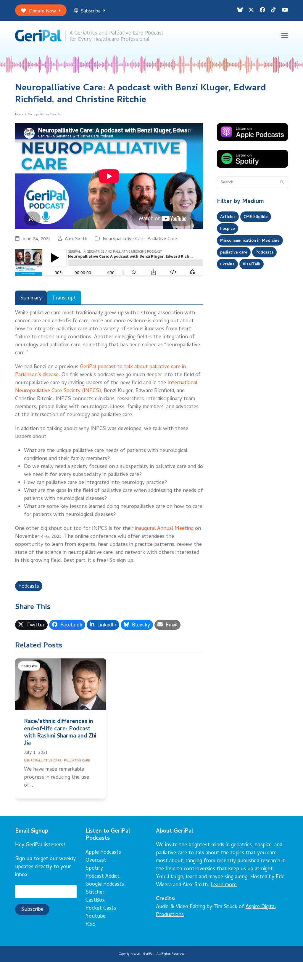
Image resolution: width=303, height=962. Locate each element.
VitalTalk (251, 264)
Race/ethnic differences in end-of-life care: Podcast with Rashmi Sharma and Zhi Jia (60, 732)
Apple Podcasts (103, 852)
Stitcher (95, 892)
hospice (227, 229)
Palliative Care (162, 239)
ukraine (227, 264)
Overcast (96, 860)
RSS (91, 924)
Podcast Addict (103, 876)
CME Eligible (256, 217)
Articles (228, 217)
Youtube (96, 916)
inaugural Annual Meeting (164, 529)
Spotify (94, 868)
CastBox (95, 900)
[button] (284, 35)
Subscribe (91, 11)
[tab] (31, 297)
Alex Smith (76, 239)
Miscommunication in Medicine (250, 241)
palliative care (233, 252)
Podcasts (28, 586)
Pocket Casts (101, 908)
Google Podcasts (105, 884)
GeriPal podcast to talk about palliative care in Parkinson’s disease (100, 371)
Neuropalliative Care (124, 239)
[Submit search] (281, 183)
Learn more (224, 885)
